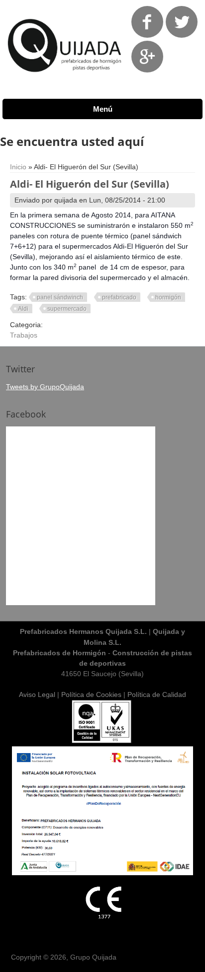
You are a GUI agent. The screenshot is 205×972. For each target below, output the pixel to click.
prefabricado (119, 297)
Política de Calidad (156, 694)
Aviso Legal (37, 694)
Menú (102, 109)
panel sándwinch (60, 297)
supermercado (67, 308)
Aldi (23, 308)
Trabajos (23, 335)
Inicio (18, 167)
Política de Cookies (91, 694)
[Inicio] (65, 79)
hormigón (168, 297)
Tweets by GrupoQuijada (45, 387)
